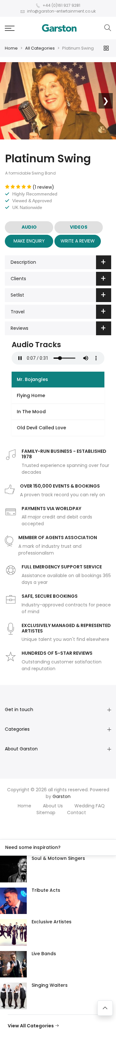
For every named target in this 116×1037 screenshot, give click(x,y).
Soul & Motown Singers (58, 858)
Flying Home (31, 395)
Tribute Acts (46, 890)
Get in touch (19, 709)
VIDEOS (78, 227)
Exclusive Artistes (52, 921)
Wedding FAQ (89, 806)
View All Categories (31, 1026)
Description (23, 262)
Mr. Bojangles (32, 379)
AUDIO (29, 227)
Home (11, 48)
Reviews (19, 328)
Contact (76, 812)
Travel (17, 312)
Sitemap (45, 812)
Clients (18, 278)
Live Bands (44, 953)
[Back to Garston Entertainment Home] (59, 28)
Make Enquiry (29, 241)
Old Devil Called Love (41, 427)
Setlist (17, 295)
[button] (10, 28)
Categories (17, 729)
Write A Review (78, 241)
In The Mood (31, 411)
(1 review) (43, 187)
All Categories (40, 48)
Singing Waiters (50, 985)
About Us (53, 806)
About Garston (21, 749)
